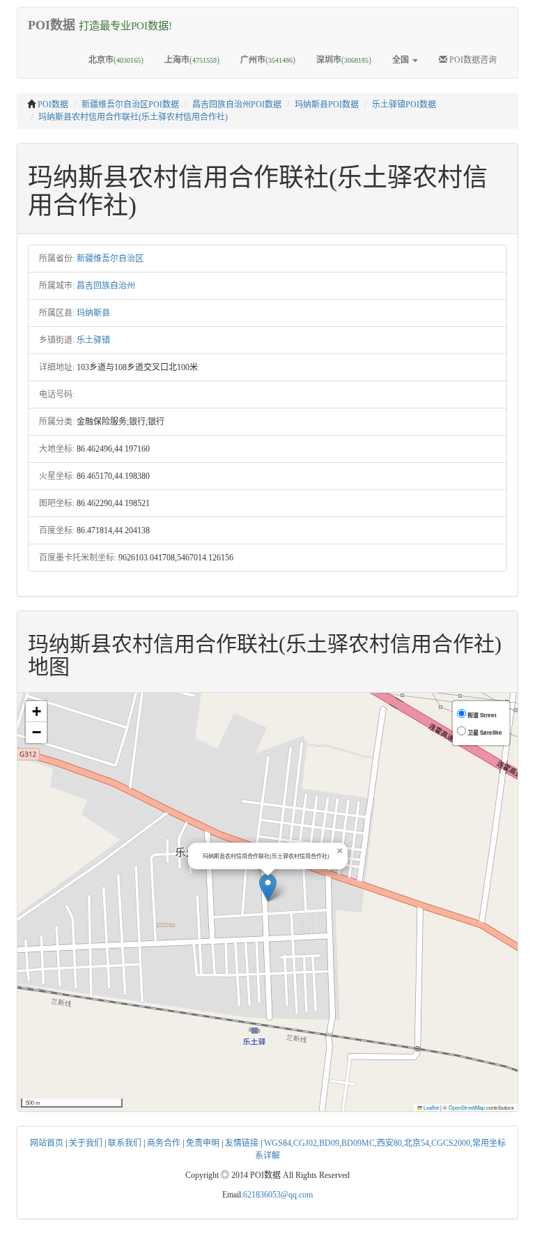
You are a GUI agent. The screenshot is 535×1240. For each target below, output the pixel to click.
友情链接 (241, 1143)
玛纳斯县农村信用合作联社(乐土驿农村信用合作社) (133, 117)
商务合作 (163, 1143)
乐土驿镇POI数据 (404, 104)
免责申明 (202, 1143)
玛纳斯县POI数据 (327, 104)
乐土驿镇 (93, 340)
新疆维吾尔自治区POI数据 (130, 104)
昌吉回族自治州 (106, 286)
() (116, 60)
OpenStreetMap (467, 1107)
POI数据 (53, 104)
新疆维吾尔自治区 (110, 258)
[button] (268, 887)
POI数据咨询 (472, 60)
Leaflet (430, 1107)
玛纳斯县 (93, 313)
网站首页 (46, 1143)
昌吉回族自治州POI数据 (236, 104)
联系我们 (124, 1143)
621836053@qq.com (278, 1195)
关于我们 (85, 1143)
